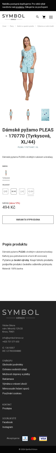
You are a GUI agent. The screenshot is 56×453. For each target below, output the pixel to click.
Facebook (7, 422)
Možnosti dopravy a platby (16, 374)
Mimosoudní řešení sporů (15, 388)
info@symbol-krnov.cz (12, 338)
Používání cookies (12, 393)
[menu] (51, 17)
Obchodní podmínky (12, 364)
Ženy (12, 26)
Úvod (4, 26)
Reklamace (8, 379)
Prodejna (7, 408)
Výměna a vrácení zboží (14, 383)
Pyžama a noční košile (46, 26)
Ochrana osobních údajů (14, 369)
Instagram (7, 427)
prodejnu (20, 7)
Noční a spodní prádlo (25, 26)
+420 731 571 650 (10, 341)
